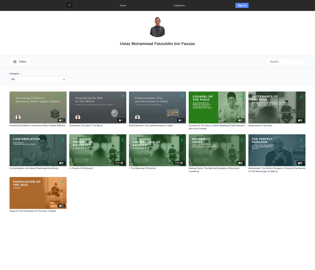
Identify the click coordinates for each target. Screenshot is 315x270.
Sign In (242, 5)
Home (123, 5)
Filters (22, 61)
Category (14, 73)
